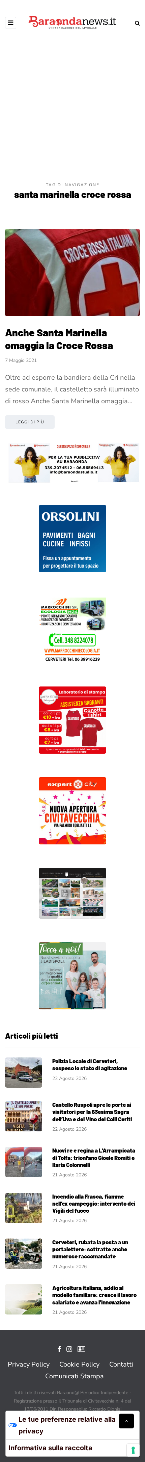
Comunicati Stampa (74, 1376)
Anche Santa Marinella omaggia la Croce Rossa (59, 338)
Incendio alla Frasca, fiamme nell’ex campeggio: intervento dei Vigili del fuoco (93, 1203)
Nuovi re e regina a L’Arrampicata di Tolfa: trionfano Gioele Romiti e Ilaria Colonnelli (93, 1157)
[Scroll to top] (126, 1421)
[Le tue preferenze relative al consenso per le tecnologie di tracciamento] (133, 1450)
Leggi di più (30, 422)
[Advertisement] (72, 106)
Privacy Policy (29, 1364)
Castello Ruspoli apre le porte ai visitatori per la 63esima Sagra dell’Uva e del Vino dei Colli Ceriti (92, 1111)
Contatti (121, 1364)
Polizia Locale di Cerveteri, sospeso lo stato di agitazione (89, 1064)
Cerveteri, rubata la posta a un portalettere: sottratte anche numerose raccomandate (90, 1249)
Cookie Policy (79, 1364)
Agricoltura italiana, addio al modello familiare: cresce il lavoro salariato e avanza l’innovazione (94, 1294)
